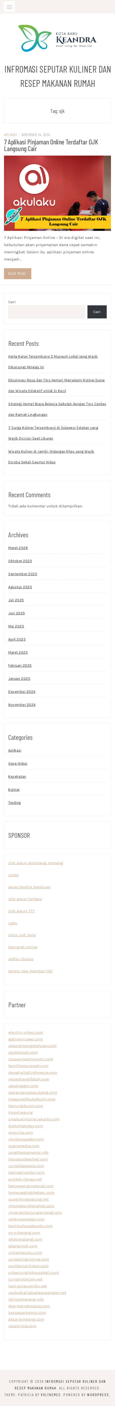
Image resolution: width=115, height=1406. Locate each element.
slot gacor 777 (21, 911)
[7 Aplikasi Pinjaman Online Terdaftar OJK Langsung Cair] (57, 193)
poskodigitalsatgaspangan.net (37, 1292)
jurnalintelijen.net (25, 1279)
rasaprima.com (22, 1326)
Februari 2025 (20, 665)
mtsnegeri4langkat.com (31, 1205)
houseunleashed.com (28, 1159)
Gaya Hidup (17, 763)
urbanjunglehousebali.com (33, 1272)
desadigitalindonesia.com (32, 1072)
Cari (12, 301)
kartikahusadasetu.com (30, 1225)
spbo (12, 923)
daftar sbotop (20, 959)
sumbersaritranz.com (28, 1265)
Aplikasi (10, 134)
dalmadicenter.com (26, 1172)
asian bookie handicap (29, 886)
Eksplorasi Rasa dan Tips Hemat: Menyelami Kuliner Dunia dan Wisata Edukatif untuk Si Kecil (56, 385)
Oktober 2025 (20, 561)
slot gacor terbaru (25, 898)
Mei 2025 (16, 626)
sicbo (13, 874)
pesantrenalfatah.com (28, 1079)
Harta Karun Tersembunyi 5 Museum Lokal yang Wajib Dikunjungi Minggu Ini (53, 361)
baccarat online (22, 947)
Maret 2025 (18, 652)
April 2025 (17, 639)
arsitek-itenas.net (25, 1179)
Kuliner (14, 790)
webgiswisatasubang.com (32, 1092)
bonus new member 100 (30, 971)
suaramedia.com (23, 1145)
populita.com (20, 1132)
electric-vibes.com (25, 1032)
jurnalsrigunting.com (28, 1259)
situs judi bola (22, 935)
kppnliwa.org (20, 1112)
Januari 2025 (19, 679)
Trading (14, 803)
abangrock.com (22, 1245)
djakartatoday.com (25, 1125)
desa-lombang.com (26, 1319)
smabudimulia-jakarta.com (33, 1119)
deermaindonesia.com (29, 1306)
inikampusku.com (25, 1252)
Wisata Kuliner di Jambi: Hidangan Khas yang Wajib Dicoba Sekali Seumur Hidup (51, 456)
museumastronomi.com (30, 1059)
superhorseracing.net (28, 1199)
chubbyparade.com (26, 1139)
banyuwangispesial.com (30, 1185)
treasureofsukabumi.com (31, 1099)
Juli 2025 (16, 600)
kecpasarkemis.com (27, 1312)
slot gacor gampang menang (35, 862)
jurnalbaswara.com (26, 1165)
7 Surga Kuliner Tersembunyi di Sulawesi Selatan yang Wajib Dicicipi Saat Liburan (53, 433)
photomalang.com (25, 1239)
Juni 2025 (16, 613)
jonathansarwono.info (28, 1152)
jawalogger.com (23, 1085)
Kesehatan (17, 777)
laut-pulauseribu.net (27, 1285)
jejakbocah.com (23, 1052)
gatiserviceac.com (25, 1039)
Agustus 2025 (20, 587)
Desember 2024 (22, 692)
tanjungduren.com (25, 1105)
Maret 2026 (18, 548)
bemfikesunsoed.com (28, 1065)
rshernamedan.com (26, 1219)
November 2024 (22, 705)
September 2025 (22, 574)
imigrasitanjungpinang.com (35, 1212)
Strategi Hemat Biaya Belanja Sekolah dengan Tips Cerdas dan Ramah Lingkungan (57, 409)
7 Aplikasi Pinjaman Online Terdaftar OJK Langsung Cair (51, 144)
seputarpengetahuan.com (32, 1045)
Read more (17, 273)
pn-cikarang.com (24, 1232)
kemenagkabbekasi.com (31, 1192)
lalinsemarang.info (26, 1299)
